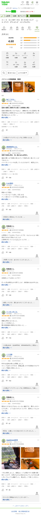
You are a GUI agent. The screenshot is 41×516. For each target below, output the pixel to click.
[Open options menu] (38, 99)
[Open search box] (4, 73)
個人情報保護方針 (24, 511)
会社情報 (14, 511)
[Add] (36, 21)
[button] (7, 87)
